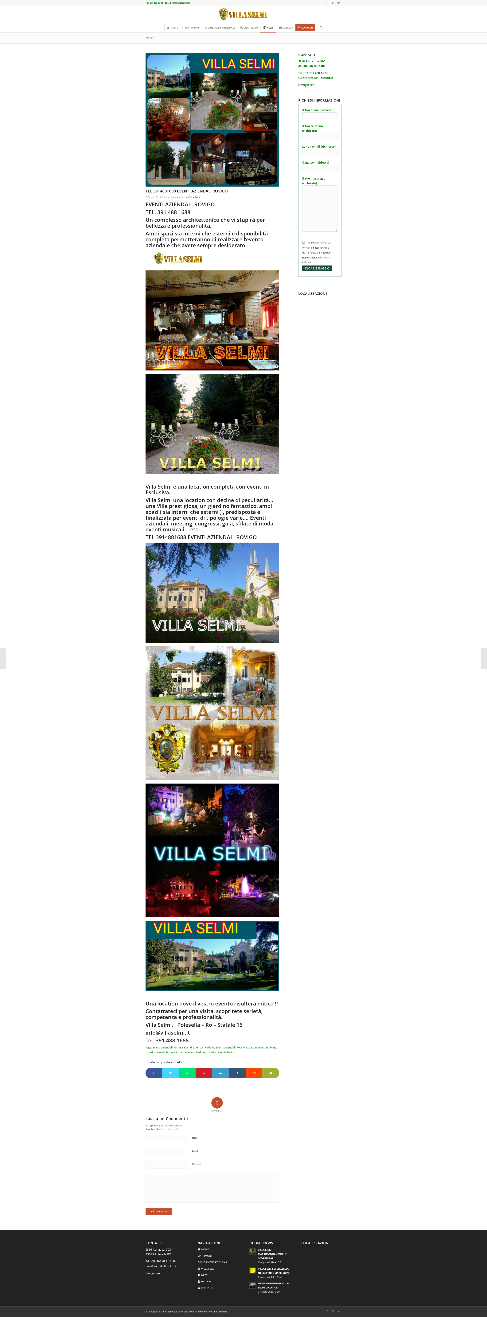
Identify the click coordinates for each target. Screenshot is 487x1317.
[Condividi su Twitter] (170, 1073)
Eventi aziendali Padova (199, 1047)
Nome (195, 1137)
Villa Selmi (194, 197)
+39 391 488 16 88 (163, 1261)
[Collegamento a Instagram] (333, 3)
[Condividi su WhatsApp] (187, 1073)
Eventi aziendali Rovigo (230, 1047)
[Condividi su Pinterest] (204, 1073)
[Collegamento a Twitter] (338, 3)
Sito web (196, 1164)
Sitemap (223, 1311)
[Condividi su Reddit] (254, 1073)
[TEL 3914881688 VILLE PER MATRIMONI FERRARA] (3, 658)
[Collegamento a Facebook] (327, 3)
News (149, 38)
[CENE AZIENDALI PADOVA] (212, 120)
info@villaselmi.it (181, 2)
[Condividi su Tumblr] (237, 1073)
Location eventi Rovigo (221, 1052)
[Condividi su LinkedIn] (220, 1073)
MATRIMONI (204, 1255)
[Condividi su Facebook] (154, 1073)
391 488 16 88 (156, 2)
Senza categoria (174, 197)
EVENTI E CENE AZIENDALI (212, 1262)
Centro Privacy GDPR (206, 1311)
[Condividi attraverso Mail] (270, 1073)
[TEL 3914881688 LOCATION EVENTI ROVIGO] (484, 658)
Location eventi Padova (190, 1052)
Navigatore (153, 1273)
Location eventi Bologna (261, 1047)
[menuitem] (173, 27)
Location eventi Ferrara (160, 1052)
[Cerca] (320, 27)
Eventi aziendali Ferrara (168, 1047)
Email (195, 1150)
